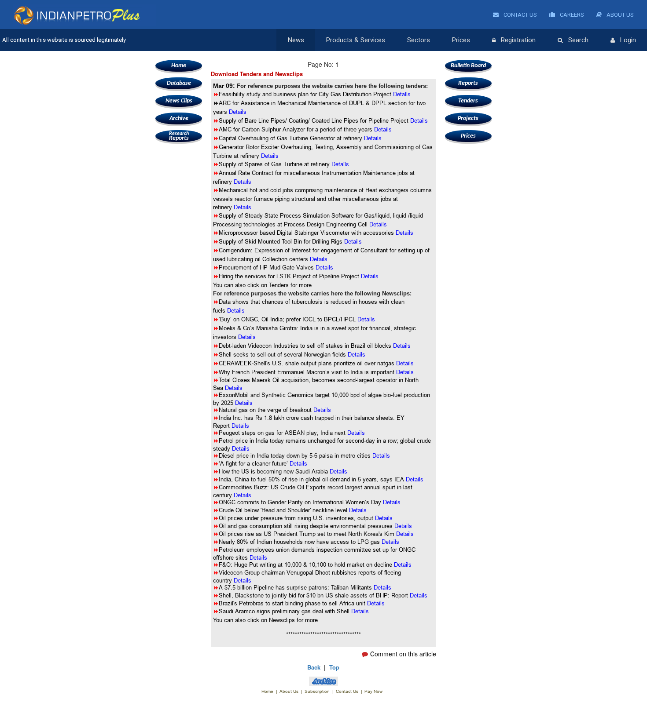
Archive (178, 118)
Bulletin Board (468, 65)
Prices (461, 40)
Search (578, 40)
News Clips (178, 101)
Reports (179, 136)
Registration (518, 40)
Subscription (317, 691)
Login (628, 40)
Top (334, 667)
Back (313, 667)
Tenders (468, 101)
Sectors (418, 40)
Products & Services (355, 40)
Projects (468, 118)
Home (178, 65)
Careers (571, 14)
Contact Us (519, 14)
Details (340, 164)
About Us (619, 14)
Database (179, 83)
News (296, 40)
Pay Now (373, 691)
